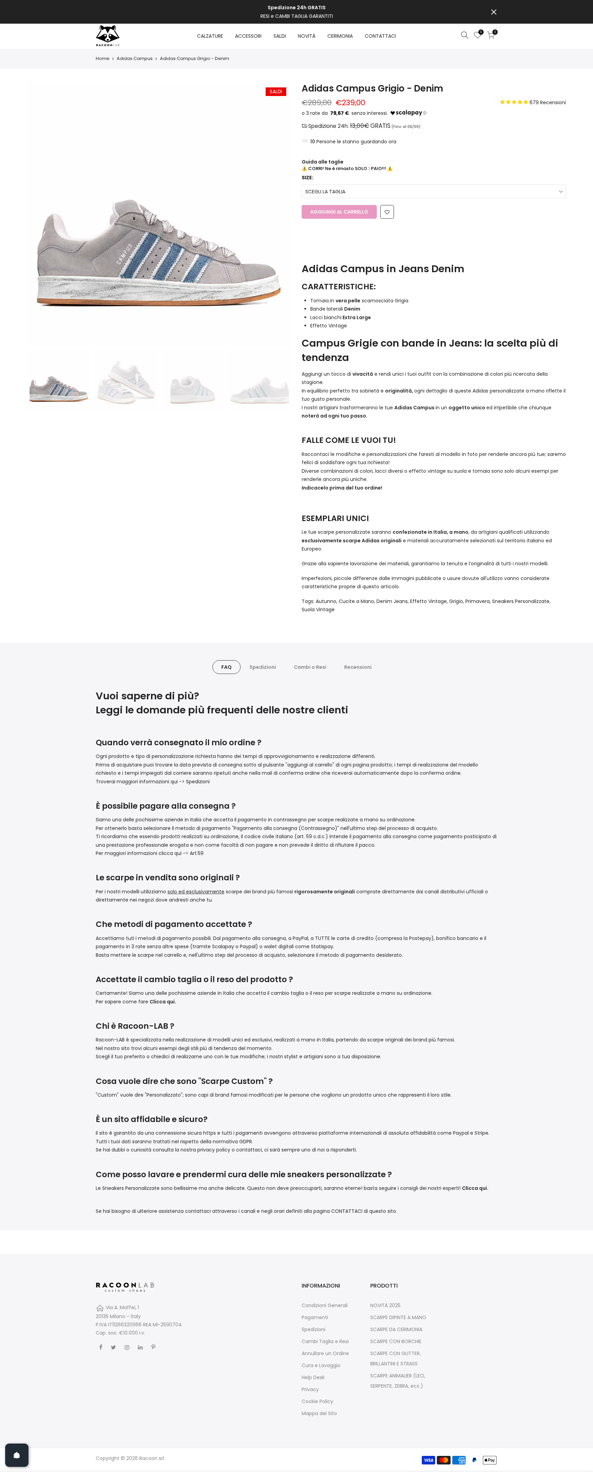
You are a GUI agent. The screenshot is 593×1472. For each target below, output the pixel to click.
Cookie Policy (317, 1401)
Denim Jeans (392, 601)
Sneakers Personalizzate (520, 601)
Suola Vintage (318, 609)
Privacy (310, 1389)
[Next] (279, 214)
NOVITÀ (306, 36)
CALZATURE (210, 36)
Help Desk (313, 1377)
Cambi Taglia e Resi (325, 1341)
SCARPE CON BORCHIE (395, 1341)
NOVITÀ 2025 (385, 1305)
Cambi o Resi (310, 667)
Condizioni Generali (325, 1305)
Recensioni (358, 667)
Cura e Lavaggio (321, 1365)
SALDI (280, 36)
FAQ (226, 667)
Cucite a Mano (356, 601)
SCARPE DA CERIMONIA (396, 1329)
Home (102, 59)
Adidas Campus (135, 59)
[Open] (16, 1455)
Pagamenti (315, 1317)
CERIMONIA (340, 36)
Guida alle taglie (323, 161)
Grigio (456, 601)
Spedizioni (262, 667)
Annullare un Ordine (325, 1353)
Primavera (477, 601)
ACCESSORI (248, 36)
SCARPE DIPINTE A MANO (398, 1317)
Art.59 (197, 853)
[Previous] (39, 214)
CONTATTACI (380, 36)
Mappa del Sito (319, 1413)
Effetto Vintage (428, 601)
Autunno (326, 601)
